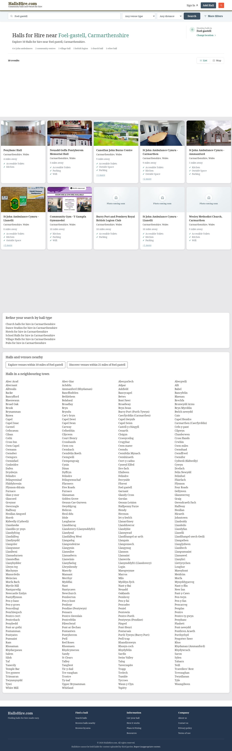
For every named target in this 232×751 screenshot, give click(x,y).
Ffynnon (180, 483)
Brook (9, 408)
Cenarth (123, 430)
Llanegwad (125, 532)
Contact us (183, 723)
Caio (177, 415)
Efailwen (123, 472)
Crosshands (69, 442)
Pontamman (13, 631)
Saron (178, 653)
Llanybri (180, 559)
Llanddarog (69, 525)
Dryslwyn (11, 472)
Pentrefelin (69, 619)
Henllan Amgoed (16, 514)
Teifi (177, 665)
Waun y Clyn (126, 684)
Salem (9, 653)
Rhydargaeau (14, 650)
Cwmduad (181, 449)
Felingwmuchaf (71, 479)
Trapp (122, 669)
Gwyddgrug (69, 506)
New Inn (180, 589)
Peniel (122, 608)
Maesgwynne (126, 570)
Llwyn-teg (12, 566)
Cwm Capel (12, 445)
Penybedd (12, 623)
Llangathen (181, 540)
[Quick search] (221, 5)
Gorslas (122, 498)
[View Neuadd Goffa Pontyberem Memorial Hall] (69, 133)
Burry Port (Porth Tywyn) (133, 411)
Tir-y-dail (67, 669)
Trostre (66, 676)
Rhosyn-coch (126, 646)
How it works (133, 723)
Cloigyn (122, 434)
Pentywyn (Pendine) (130, 619)
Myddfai (67, 582)
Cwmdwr (11, 453)
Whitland (67, 688)
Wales (26, 154)
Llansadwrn (69, 555)
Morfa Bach (13, 582)
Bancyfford (12, 396)
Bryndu (66, 411)
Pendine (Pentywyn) (74, 608)
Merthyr (67, 578)
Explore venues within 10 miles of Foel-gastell (35, 364)
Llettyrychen (182, 563)
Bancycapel (125, 392)
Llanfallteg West (72, 536)
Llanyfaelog (69, 563)
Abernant (11, 385)
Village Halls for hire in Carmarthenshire (30, 339)
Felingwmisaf (14, 479)
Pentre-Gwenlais (72, 616)
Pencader (124, 604)
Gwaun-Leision (127, 502)
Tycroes (123, 680)
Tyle (177, 680)
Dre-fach (123, 468)
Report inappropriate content (147, 746)
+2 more (147, 178)
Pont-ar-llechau (71, 627)
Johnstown (181, 517)
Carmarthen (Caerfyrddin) (191, 423)
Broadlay (67, 404)
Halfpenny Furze (128, 506)
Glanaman (68, 495)
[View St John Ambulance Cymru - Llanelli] (23, 199)
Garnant (123, 491)
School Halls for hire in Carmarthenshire (30, 335)
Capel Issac (12, 423)
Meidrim (180, 574)
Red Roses (68, 642)
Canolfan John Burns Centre (114, 150)
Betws (122, 396)
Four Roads (181, 487)
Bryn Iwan (124, 408)
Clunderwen (182, 434)
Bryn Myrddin (183, 408)
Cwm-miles (181, 445)
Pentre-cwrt (13, 616)
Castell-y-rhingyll (128, 427)
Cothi (9, 438)
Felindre (11, 476)
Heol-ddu (67, 514)
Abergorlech (126, 381)
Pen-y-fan (180, 601)
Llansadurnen (14, 555)
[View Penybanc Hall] (23, 133)
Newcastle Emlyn (16, 593)
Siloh (9, 657)
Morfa (178, 578)
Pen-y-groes (13, 604)
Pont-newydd (183, 627)
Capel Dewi (69, 419)
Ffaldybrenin (13, 483)
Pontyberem (69, 635)
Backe (9, 392)
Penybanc (181, 619)
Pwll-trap (124, 638)
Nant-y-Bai (124, 585)
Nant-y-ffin (181, 585)
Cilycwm (67, 434)
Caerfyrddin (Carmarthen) (134, 415)
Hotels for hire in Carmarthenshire (27, 331)
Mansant (67, 574)
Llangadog (68, 540)
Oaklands (124, 593)
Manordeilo (13, 574)
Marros (122, 574)
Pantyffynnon (14, 597)
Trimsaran (12, 676)
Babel (178, 389)
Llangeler (11, 544)
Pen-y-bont (68, 601)
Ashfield (123, 389)
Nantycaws (68, 589)
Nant (65, 585)
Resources (132, 733)
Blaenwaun (12, 400)
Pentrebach (13, 619)
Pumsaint (11, 638)
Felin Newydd (183, 472)
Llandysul (68, 532)
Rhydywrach (182, 650)
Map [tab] (218, 60)
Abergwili (181, 381)
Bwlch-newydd (184, 411)
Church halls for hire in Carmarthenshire (30, 324)
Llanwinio (68, 559)
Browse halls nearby (85, 723)
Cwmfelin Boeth (71, 453)
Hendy (122, 510)
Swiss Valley (125, 657)
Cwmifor (180, 457)
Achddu (66, 385)
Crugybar (124, 442)
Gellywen (180, 491)
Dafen (9, 468)
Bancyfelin (181, 392)
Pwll (64, 638)
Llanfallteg (12, 536)
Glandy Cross (126, 495)
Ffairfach (180, 479)
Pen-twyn (180, 597)
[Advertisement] (116, 88)
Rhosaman (12, 646)
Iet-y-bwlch (125, 517)
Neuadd (123, 589)
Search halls (81, 718)
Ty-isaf (66, 680)
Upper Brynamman (73, 684)
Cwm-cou (67, 445)
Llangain (123, 540)
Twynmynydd (14, 680)
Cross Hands (182, 438)
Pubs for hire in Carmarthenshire (26, 343)
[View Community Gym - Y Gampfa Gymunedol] (69, 199)
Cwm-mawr (125, 445)
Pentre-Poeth (126, 616)
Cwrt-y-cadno (126, 461)
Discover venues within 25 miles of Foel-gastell (97, 364)
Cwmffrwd (181, 453)
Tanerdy (11, 665)
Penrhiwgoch (14, 612)
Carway (66, 427)
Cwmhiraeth (126, 457)
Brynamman (13, 411)
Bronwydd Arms (184, 404)
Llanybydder (13, 563)
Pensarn (67, 612)
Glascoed (11, 498)
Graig (178, 498)
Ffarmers (67, 483)
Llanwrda (124, 559)
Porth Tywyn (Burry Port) (133, 635)
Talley (65, 661)
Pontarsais (124, 631)
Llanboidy (181, 521)
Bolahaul (67, 400)
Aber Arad (12, 381)
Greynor (11, 502)
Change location (205, 35)
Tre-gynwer (13, 672)
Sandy (65, 653)
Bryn (65, 408)
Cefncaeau (12, 430)
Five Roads (68, 487)
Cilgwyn (179, 430)
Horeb (9, 517)
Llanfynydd (13, 540)
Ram (8, 642)
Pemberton (69, 597)
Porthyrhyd (182, 635)
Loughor (180, 566)
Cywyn (179, 464)
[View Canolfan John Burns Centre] (116, 133)
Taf (8, 661)
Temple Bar (13, 669)
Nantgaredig (13, 589)
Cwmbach (68, 449)
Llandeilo (180, 525)
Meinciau (11, 578)
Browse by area (82, 728)
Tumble (123, 676)
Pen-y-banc (12, 601)
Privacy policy (185, 728)
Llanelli (179, 532)
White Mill (12, 688)
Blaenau (179, 396)
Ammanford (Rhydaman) (77, 389)
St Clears (67, 657)
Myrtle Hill (12, 585)
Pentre (179, 612)
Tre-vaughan (69, 672)
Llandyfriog (13, 532)
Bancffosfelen (70, 392)
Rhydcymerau (70, 650)
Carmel (10, 427)
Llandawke (12, 525)
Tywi (9, 684)
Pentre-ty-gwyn (184, 616)
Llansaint (124, 555)
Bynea (9, 415)
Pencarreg (181, 604)
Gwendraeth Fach (185, 502)
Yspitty (122, 688)
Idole (65, 517)
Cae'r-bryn (68, 415)
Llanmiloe (68, 551)
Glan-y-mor (12, 495)
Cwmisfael (12, 461)
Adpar (122, 385)
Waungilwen (182, 684)
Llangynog (124, 548)
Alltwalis (11, 389)
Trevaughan (182, 672)
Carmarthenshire (12, 154)
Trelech (123, 672)
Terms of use (184, 733)
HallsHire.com (20, 713)
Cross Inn (11, 442)
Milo (121, 578)
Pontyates (12, 635)
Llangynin (68, 548)
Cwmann (11, 449)
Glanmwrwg (182, 495)
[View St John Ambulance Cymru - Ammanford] (209, 133)
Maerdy (66, 570)
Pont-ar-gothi (14, 627)
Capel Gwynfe (126, 419)
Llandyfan (181, 529)
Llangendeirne (71, 544)
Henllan (179, 510)
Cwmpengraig (70, 461)
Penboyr (67, 604)
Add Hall (208, 5)
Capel (9, 419)
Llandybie (124, 529)
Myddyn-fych (126, 582)
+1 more (100, 175)
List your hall (133, 718)
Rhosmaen (68, 646)
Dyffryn (66, 472)
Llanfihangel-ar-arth (130, 536)
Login (121, 566)
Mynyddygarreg (184, 582)
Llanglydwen (182, 544)
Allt (177, 385)
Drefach (179, 468)
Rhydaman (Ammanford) (190, 646)
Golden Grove (70, 498)
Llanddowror (126, 525)
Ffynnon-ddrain (15, 487)
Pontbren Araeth (185, 631)
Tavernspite (125, 665)
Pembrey (123, 597)
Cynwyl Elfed (126, 464)
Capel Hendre (183, 419)
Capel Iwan (69, 423)
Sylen (178, 657)
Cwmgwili (68, 457)
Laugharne (68, 521)
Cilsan (9, 434)
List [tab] (205, 60)
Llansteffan (12, 559)
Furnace (11, 491)
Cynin (65, 464)
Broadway (124, 404)
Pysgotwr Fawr (184, 638)
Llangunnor (13, 548)
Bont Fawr (124, 400)
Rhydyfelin (125, 650)
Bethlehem (68, 396)
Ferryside (124, 479)
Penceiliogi (12, 608)
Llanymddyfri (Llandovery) (135, 563)
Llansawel (181, 555)
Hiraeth (179, 514)
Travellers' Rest (184, 669)
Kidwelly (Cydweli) (17, 521)
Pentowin (124, 612)
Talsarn (179, 661)
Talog (121, 661)
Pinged (122, 623)
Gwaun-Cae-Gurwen (74, 502)
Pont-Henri (125, 627)
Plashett (179, 623)
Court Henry (69, 438)
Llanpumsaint (183, 551)
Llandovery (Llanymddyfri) (78, 529)
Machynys (12, 570)
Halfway (180, 506)
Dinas (65, 468)
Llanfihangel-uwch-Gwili (190, 536)
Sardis (122, 653)
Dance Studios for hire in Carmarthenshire (31, 328)
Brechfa (179, 400)
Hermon (123, 514)
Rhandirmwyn (127, 642)
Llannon (123, 551)
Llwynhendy (69, 566)
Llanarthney (125, 521)
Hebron (66, 510)
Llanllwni (11, 551)
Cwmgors (11, 457)
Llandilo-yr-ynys (15, 529)
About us (182, 718)
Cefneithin (68, 430)
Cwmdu (123, 449)
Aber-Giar (68, 381)
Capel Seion (125, 423)
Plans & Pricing (134, 728)
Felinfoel (180, 476)
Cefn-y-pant (182, 427)
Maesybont (181, 570)
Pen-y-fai (123, 601)
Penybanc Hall (12, 150)
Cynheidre (12, 464)
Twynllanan (182, 676)
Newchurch (69, 593)
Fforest (122, 483)
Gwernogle (12, 506)
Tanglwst (67, 665)
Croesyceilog (126, 438)
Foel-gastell (125, 487)
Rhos (178, 642)
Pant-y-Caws (182, 593)
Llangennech (126, 544)
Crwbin (179, 442)
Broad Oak (12, 404)
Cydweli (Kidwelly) (186, 461)
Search (192, 16)
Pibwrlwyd (68, 623)
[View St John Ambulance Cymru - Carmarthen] (162, 133)
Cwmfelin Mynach (129, 453)
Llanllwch (181, 548)
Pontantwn (68, 631)
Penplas (179, 608)
